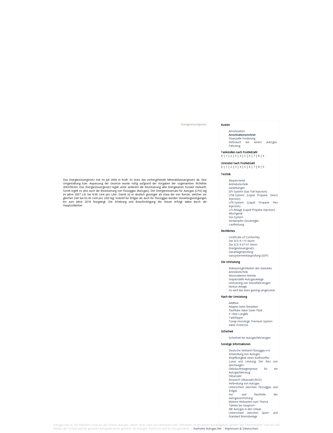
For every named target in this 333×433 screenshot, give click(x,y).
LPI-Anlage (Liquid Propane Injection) (252, 210)
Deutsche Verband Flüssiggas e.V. (249, 350)
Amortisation (237, 131)
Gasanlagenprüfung (241, 252)
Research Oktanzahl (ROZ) (245, 380)
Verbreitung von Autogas (244, 383)
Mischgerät (236, 213)
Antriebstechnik (238, 184)
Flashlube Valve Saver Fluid (245, 310)
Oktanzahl (235, 376)
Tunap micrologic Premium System (250, 321)
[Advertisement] (166, 27)
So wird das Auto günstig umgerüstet (252, 290)
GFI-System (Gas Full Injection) (248, 191)
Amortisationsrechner (242, 135)
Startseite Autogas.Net (207, 428)
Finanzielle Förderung (242, 138)
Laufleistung (236, 224)
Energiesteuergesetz (241, 248)
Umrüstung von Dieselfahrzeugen (250, 283)
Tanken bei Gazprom (242, 405)
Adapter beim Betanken (243, 306)
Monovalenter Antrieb (242, 275)
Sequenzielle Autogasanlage (246, 279)
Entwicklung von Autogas (244, 354)
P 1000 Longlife (238, 314)
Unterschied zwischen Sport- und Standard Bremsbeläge (253, 414)
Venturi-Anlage (238, 286)
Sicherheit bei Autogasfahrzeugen (250, 337)
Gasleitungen (237, 188)
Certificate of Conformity (244, 237)
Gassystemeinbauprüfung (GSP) (248, 255)
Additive (234, 303)
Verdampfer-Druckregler (244, 221)
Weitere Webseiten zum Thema (248, 401)
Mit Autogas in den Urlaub (245, 409)
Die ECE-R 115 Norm (242, 241)
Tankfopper (236, 317)
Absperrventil (237, 180)
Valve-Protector (238, 325)
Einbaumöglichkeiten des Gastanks (250, 268)
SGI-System (236, 217)
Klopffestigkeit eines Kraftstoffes (249, 358)
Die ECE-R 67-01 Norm (243, 244)
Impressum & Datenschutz (241, 428)
